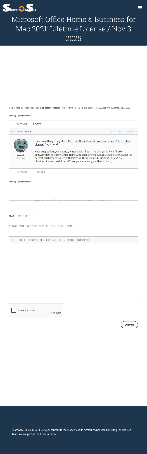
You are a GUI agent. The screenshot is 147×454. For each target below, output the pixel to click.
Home (12, 107)
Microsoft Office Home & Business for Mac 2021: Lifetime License (83, 142)
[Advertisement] (73, 77)
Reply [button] (113, 131)
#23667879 (131, 131)
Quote (121, 131)
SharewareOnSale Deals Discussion (42, 107)
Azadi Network (48, 434)
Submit (129, 324)
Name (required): (22, 216)
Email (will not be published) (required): (41, 226)
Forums (19, 107)
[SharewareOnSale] (20, 7)
